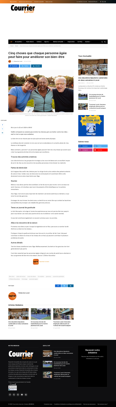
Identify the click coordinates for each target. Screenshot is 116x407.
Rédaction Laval (18, 61)
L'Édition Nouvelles (14, 279)
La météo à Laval (82, 1)
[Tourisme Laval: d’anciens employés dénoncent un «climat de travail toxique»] (63, 314)
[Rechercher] (105, 42)
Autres (87, 41)
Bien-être (11, 276)
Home (12, 46)
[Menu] (11, 42)
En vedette (41, 276)
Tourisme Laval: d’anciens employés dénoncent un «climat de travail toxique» (62, 323)
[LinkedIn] (2, 132)
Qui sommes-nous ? (103, 404)
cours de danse (32, 276)
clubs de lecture (20, 276)
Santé (16, 46)
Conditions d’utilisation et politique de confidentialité (67, 404)
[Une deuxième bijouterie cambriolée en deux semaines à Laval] (18, 314)
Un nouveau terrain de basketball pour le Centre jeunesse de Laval (39, 323)
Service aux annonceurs (25, 1)
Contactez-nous (48, 404)
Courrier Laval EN (38, 1)
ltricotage (24, 279)
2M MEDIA (31, 404)
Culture (39, 41)
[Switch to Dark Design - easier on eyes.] (102, 41)
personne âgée (33, 279)
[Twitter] (2, 128)
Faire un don (49, 1)
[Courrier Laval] (22, 8)
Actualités (18, 41)
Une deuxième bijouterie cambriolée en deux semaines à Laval (18, 323)
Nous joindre (13, 1)
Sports (46, 41)
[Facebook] (2, 124)
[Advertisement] (58, 27)
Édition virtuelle (58, 41)
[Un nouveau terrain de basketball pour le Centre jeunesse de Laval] (41, 314)
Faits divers (30, 41)
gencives (48, 276)
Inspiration (71, 41)
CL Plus (80, 41)
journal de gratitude (58, 276)
